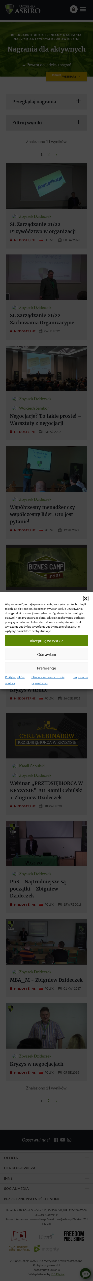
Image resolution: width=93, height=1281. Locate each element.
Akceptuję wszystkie (46, 640)
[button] (85, 598)
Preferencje (46, 668)
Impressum (80, 677)
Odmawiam (46, 654)
